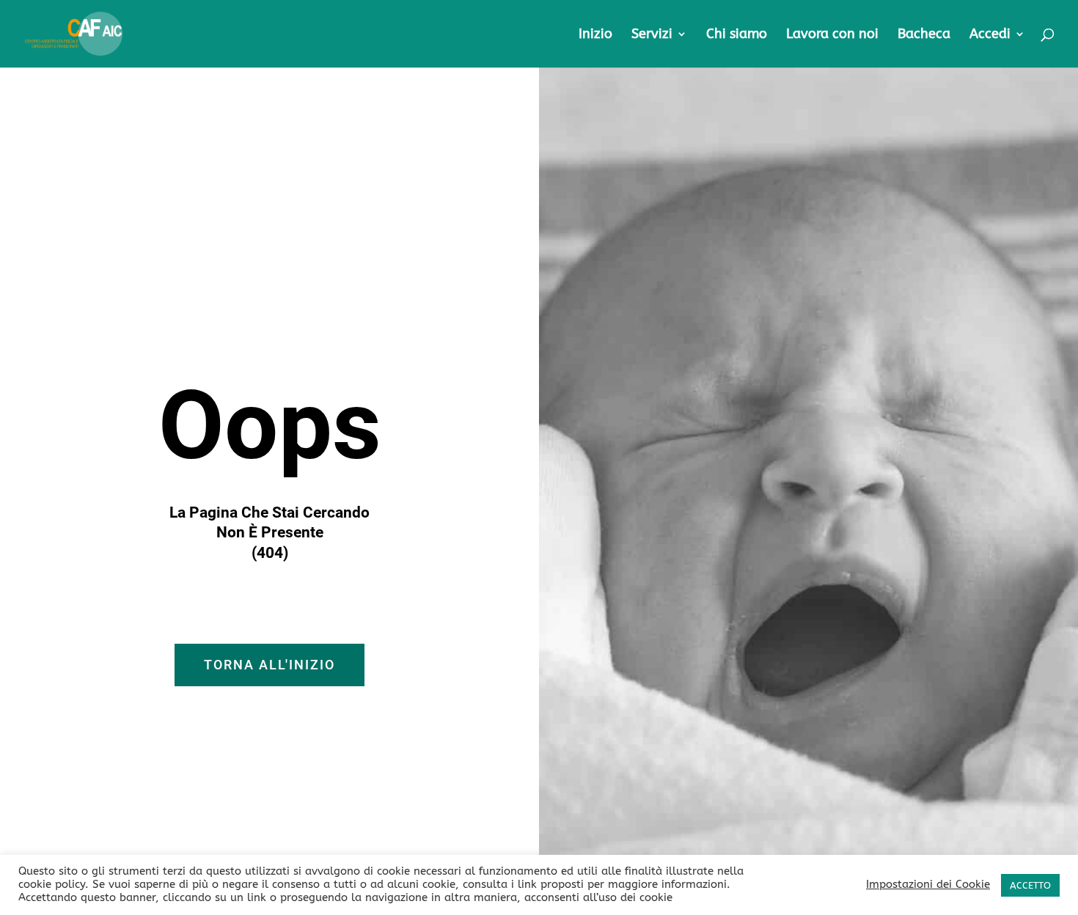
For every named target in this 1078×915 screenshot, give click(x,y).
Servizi (651, 35)
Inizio (595, 35)
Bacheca (924, 35)
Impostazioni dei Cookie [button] (928, 884)
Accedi (990, 35)
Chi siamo (736, 35)
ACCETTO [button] (1030, 885)
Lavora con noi (832, 35)
